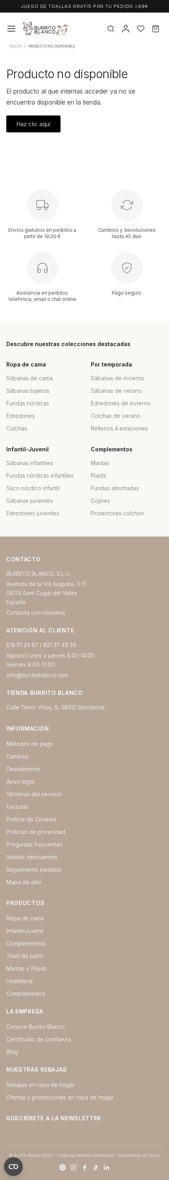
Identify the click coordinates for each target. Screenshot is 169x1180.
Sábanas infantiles (29, 463)
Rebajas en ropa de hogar (40, 1084)
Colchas (16, 428)
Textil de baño (24, 956)
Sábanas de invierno (117, 378)
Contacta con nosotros (35, 612)
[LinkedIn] (106, 1167)
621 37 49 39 (59, 644)
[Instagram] (73, 1167)
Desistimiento (23, 769)
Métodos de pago (29, 743)
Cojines (100, 500)
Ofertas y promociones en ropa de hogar (60, 1097)
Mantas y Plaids (26, 968)
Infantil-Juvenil (24, 930)
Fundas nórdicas (27, 403)
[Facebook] (84, 1167)
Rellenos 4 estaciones (119, 428)
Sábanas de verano (116, 390)
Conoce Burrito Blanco (35, 1026)
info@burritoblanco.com (37, 675)
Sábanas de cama (29, 378)
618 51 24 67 (22, 644)
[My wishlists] (141, 29)
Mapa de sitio (23, 882)
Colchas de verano (115, 415)
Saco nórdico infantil (32, 488)
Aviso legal (20, 781)
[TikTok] (95, 1167)
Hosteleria (19, 981)
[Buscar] (111, 29)
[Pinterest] (62, 1167)
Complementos (25, 943)
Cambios (17, 756)
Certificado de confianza (38, 1039)
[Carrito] (156, 29)
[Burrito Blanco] (70, 29)
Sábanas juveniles (29, 500)
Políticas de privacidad (35, 831)
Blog (12, 1051)
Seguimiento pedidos (34, 869)
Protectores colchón (117, 513)
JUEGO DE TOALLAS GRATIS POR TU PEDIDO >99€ (84, 6)
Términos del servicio (34, 794)
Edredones (20, 415)
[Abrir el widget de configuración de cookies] (13, 1166)
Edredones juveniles (32, 513)
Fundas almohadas (115, 488)
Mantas (100, 463)
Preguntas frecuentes (34, 844)
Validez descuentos (31, 857)
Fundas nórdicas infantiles (39, 475)
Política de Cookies (31, 819)
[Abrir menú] (11, 29)
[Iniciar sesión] (126, 29)
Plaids (98, 475)
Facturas (17, 806)
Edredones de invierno (121, 403)
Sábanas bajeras (28, 390)
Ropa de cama (25, 918)
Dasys (154, 1155)
